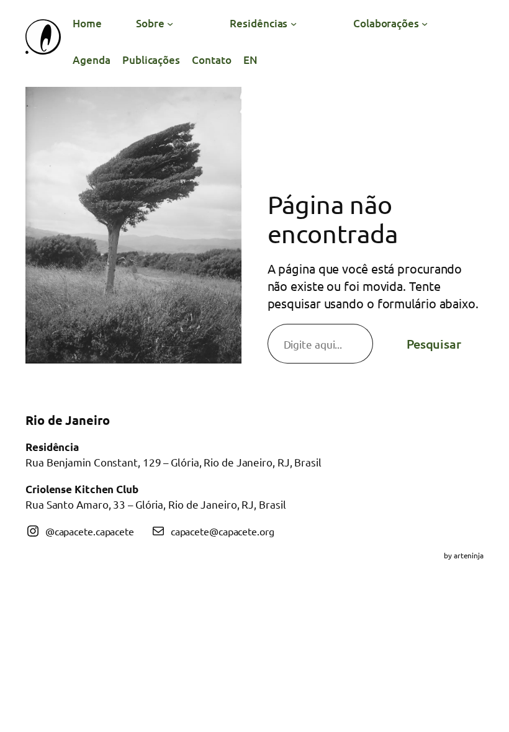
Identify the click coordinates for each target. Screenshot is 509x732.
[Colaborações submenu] (424, 23)
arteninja (469, 555)
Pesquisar (434, 344)
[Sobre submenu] (170, 23)
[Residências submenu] (294, 23)
